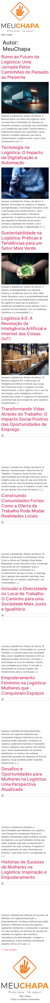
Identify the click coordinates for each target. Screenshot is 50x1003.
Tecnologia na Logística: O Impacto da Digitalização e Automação (22, 155)
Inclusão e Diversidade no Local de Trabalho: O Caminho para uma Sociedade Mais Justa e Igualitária (24, 599)
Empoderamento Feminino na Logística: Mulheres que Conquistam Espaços (23, 685)
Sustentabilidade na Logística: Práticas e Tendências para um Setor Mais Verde (21, 240)
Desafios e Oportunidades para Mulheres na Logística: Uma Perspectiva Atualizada (24, 779)
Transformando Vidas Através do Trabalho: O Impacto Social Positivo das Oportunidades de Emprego (24, 419)
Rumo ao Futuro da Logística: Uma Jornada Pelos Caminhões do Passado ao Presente (25, 67)
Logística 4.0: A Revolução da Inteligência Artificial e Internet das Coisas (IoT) (24, 328)
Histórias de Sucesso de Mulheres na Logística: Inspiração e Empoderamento (24, 869)
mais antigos (9, 949)
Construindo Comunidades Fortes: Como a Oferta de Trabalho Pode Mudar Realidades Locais (23, 506)
